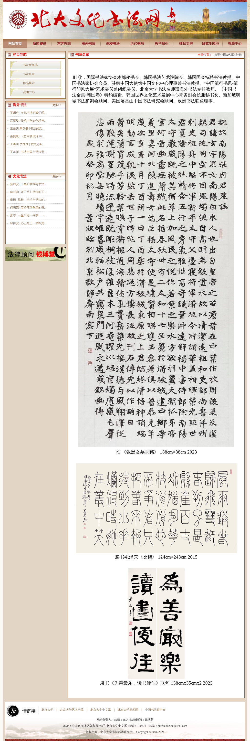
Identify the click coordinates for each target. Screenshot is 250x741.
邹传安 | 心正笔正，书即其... (28, 223)
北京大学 (47, 709)
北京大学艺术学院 (71, 709)
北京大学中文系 (100, 709)
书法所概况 (30, 65)
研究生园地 (210, 43)
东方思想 (64, 43)
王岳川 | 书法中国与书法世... (28, 152)
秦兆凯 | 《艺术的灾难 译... (27, 136)
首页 (217, 54)
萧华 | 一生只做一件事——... (28, 215)
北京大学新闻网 (128, 709)
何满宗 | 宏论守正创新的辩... (28, 207)
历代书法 (137, 43)
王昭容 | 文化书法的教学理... (28, 113)
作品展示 (29, 83)
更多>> (57, 105)
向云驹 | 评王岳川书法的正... (28, 192)
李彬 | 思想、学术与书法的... (28, 199)
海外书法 (88, 43)
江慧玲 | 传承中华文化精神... (28, 120)
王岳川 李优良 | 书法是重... (27, 144)
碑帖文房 (186, 43)
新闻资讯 (39, 43)
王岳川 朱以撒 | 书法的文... (27, 128)
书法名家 (29, 74)
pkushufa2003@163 (169, 726)
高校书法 (113, 43)
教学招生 (161, 43)
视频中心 (235, 43)
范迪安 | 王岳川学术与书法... (28, 184)
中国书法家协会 (155, 709)
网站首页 (15, 43)
